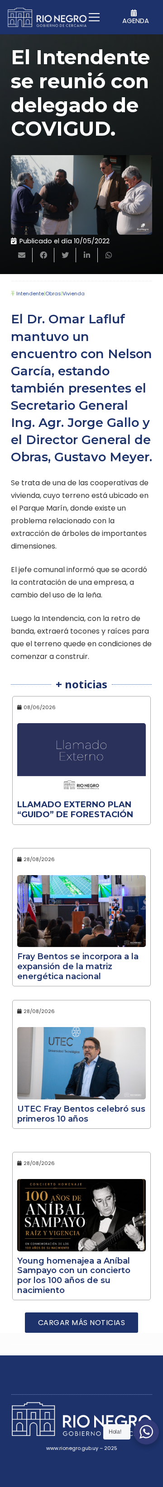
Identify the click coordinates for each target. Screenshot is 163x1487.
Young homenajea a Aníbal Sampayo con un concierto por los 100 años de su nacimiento (73, 1275)
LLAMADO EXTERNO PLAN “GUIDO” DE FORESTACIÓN (75, 809)
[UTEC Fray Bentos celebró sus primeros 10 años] (81, 1063)
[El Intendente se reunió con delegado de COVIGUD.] (81, 195)
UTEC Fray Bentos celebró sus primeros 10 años (81, 1114)
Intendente (30, 293)
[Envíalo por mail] (22, 255)
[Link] (47, 17)
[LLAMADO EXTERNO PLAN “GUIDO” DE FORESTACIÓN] (81, 759)
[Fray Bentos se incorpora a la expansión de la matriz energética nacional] (81, 911)
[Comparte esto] (43, 255)
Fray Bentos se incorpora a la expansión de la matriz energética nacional (78, 966)
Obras (53, 293)
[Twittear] (65, 255)
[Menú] (94, 17)
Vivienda (73, 293)
